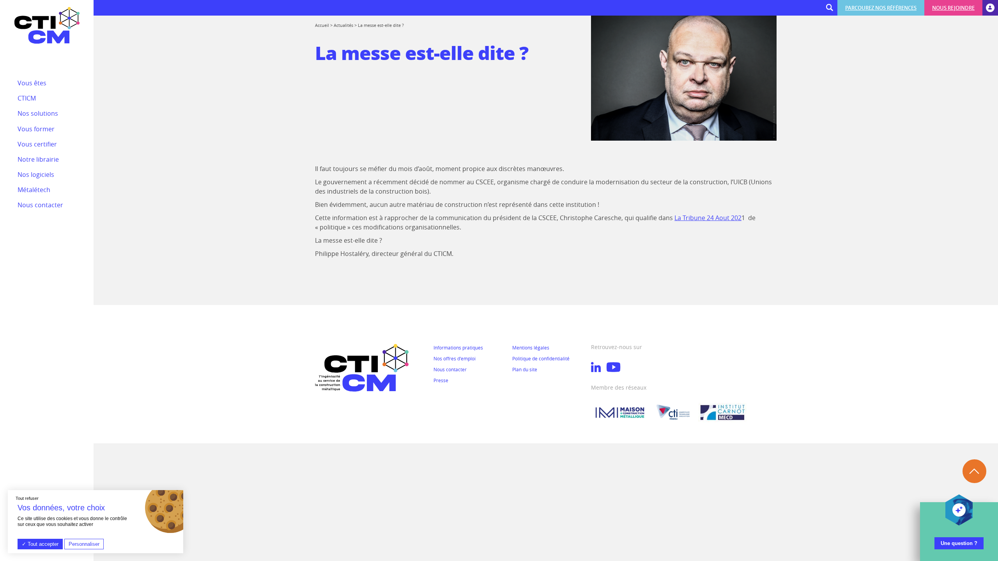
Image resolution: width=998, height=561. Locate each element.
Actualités (343, 25)
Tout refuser (27, 498)
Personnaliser (84, 544)
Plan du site (524, 369)
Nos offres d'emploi (455, 358)
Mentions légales (530, 347)
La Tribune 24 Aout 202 (707, 217)
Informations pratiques (458, 347)
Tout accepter (42, 544)
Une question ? (959, 543)
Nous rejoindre (953, 7)
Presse (441, 380)
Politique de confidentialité (541, 358)
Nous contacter (450, 369)
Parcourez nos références (881, 7)
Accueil (322, 25)
